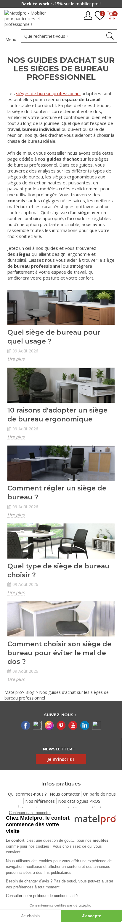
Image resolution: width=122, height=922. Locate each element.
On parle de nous (99, 794)
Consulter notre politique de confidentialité (42, 895)
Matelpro (13, 692)
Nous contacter (65, 794)
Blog (29, 692)
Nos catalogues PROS (79, 801)
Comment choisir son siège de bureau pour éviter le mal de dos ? (59, 653)
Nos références (40, 801)
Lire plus (16, 359)
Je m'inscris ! (61, 759)
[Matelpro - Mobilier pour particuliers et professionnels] (28, 18)
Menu (10, 39)
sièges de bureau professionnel (48, 93)
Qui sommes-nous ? (27, 794)
